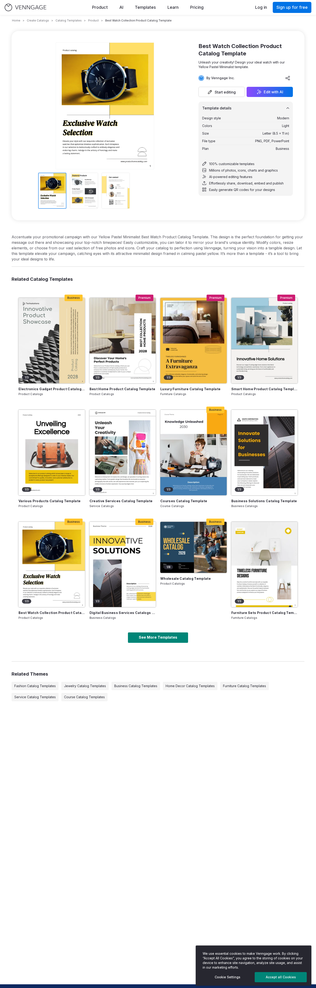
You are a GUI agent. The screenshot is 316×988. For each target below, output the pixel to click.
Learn (173, 7)
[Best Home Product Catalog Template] (123, 340)
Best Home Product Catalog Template (122, 389)
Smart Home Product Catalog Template (264, 389)
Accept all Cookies (281, 977)
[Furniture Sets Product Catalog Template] (264, 564)
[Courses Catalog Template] (193, 452)
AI (121, 7)
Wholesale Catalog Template (185, 578)
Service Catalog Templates (35, 697)
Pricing (197, 7)
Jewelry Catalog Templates (85, 686)
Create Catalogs (38, 20)
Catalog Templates (69, 20)
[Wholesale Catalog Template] (193, 547)
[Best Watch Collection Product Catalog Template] (52, 564)
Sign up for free (292, 7)
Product (100, 7)
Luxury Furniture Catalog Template (190, 389)
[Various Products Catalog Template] (52, 452)
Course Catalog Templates (84, 697)
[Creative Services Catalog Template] (123, 452)
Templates (145, 7)
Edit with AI (273, 92)
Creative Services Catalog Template (121, 501)
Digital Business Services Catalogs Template (123, 613)
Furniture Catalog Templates (244, 686)
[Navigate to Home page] (25, 7)
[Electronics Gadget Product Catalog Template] (52, 340)
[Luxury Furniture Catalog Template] (193, 340)
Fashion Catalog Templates (35, 686)
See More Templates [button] (158, 637)
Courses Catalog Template (183, 501)
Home (16, 20)
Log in (261, 7)
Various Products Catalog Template (50, 501)
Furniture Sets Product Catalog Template (264, 613)
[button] (221, 92)
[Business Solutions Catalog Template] (264, 452)
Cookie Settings (227, 977)
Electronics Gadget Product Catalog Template (52, 389)
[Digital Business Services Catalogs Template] (123, 564)
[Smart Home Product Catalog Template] (264, 340)
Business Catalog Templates (135, 686)
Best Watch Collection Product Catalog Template (52, 613)
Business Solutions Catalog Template (264, 501)
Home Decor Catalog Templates (190, 686)
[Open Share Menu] (288, 78)
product (93, 20)
